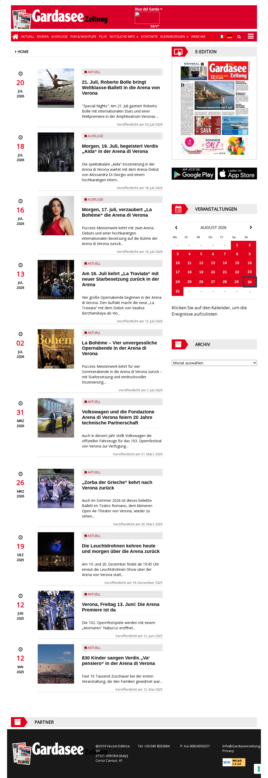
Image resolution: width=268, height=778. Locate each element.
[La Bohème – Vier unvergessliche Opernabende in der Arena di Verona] (56, 349)
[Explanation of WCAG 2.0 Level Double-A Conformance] (233, 762)
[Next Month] (251, 227)
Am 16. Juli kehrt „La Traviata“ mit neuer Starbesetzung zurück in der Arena (120, 279)
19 (201, 272)
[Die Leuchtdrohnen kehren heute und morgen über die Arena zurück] (56, 552)
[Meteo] (148, 20)
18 (189, 272)
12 (201, 263)
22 (237, 272)
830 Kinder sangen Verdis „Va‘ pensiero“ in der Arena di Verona (118, 660)
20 (213, 272)
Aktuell (27, 36)
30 (250, 282)
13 (213, 263)
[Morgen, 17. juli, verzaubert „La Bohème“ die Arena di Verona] (56, 215)
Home (23, 51)
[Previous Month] (176, 227)
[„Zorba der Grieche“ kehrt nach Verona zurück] (56, 488)
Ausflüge (59, 36)
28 (225, 282)
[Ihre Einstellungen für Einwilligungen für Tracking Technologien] (259, 769)
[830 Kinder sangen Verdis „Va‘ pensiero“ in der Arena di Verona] (56, 664)
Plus (103, 36)
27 (213, 282)
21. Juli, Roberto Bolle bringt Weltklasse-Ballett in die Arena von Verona (121, 87)
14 (225, 263)
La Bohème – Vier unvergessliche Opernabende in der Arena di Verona (119, 348)
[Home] (15, 36)
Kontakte (149, 36)
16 (250, 263)
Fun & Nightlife (83, 36)
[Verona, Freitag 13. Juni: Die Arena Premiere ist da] (56, 610)
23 (250, 272)
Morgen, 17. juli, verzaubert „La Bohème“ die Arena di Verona (117, 212)
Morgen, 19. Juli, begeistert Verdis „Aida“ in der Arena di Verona (120, 148)
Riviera (43, 36)
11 (189, 263)
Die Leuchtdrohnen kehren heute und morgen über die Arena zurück (121, 548)
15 (237, 263)
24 (178, 282)
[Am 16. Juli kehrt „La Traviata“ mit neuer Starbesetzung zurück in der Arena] (56, 279)
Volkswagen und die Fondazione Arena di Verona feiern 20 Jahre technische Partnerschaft (118, 417)
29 (236, 282)
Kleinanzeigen (173, 36)
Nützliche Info (123, 36)
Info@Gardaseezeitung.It (242, 746)
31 (178, 291)
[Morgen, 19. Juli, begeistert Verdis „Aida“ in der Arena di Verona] (56, 152)
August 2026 (213, 228)
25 (189, 282)
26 (201, 282)
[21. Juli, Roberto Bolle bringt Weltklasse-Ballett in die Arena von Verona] (56, 88)
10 (178, 263)
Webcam (198, 36)
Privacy (228, 750)
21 (225, 272)
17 (178, 272)
